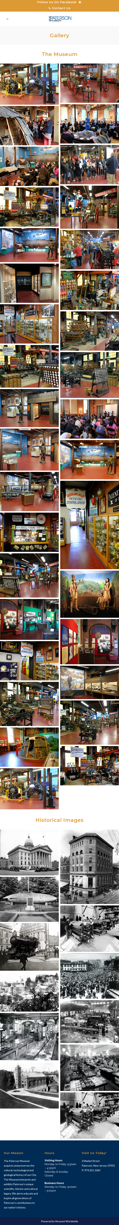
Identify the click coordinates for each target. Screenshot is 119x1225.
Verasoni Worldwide (66, 1221)
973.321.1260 (92, 1170)
